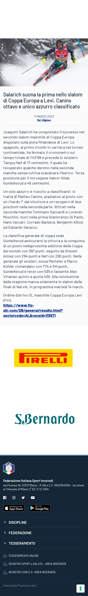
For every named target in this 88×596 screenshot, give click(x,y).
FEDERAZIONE (20, 533)
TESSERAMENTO (22, 543)
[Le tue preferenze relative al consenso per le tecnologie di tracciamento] (80, 588)
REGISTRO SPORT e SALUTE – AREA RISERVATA (37, 563)
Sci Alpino (44, 120)
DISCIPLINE (18, 522)
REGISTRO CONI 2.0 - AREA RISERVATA (32, 572)
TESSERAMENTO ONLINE (23, 555)
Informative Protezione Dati (20, 585)
